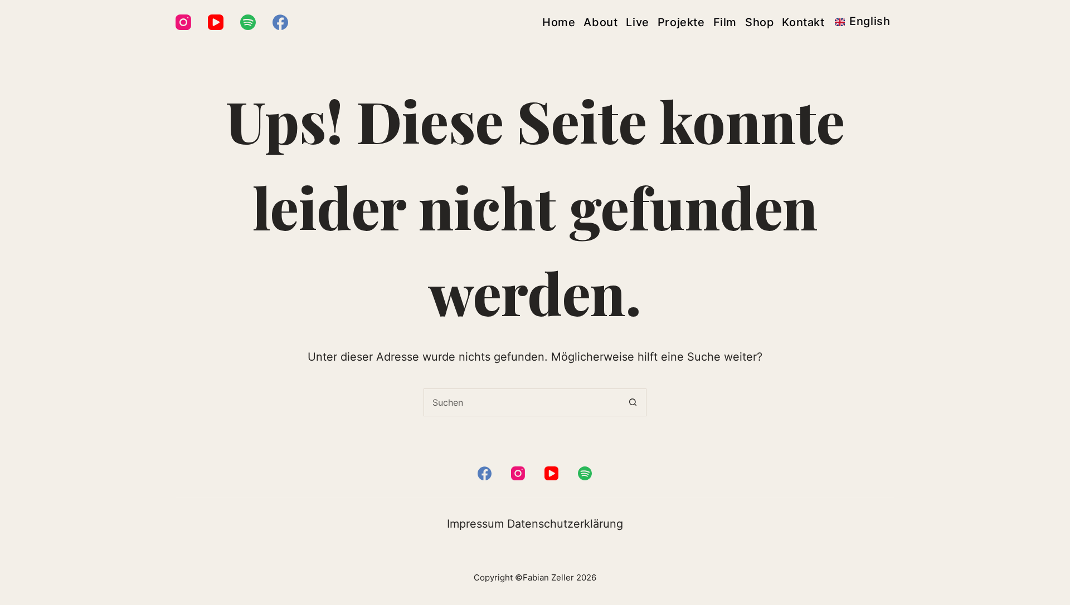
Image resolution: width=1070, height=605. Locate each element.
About (600, 22)
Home (558, 22)
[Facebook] (280, 22)
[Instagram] (183, 22)
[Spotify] (248, 22)
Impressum (475, 523)
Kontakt (803, 22)
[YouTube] (215, 22)
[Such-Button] (632, 402)
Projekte (681, 22)
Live (637, 22)
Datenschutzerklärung (565, 523)
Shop (759, 22)
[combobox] (521, 402)
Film (725, 22)
